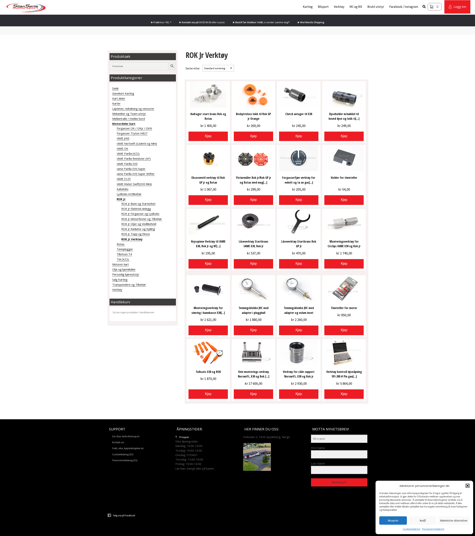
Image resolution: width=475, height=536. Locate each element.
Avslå (423, 520)
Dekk (115, 88)
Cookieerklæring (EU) (122, 454)
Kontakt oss (118, 442)
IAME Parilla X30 (127, 164)
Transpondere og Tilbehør (129, 284)
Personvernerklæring (433, 529)
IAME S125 (124, 179)
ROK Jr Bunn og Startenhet (138, 203)
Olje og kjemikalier (124, 269)
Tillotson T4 (124, 254)
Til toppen (184, 437)
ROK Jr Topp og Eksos (135, 234)
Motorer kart (120, 264)
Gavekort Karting (123, 93)
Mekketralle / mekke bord (128, 118)
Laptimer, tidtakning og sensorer (133, 108)
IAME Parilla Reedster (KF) (134, 158)
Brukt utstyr (375, 7)
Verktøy (339, 7)
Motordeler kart (123, 123)
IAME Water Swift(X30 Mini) (134, 184)
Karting (308, 7)
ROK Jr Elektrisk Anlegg (136, 208)
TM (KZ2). (123, 259)
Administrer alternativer (454, 520)
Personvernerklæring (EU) (124, 460)
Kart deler (118, 98)
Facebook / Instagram (403, 7)
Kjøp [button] (208, 136)
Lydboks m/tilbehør (129, 194)
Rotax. (121, 244)
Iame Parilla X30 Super (131, 169)
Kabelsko (122, 189)
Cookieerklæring (411, 529)
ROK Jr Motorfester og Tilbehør (141, 219)
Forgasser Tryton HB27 (132, 133)
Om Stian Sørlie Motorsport (125, 436)
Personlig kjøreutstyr (125, 274)
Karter (116, 103)
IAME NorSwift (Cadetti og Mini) (137, 143)
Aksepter (393, 520)
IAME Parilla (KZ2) (128, 153)
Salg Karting (119, 279)
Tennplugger (125, 249)
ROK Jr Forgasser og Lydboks (140, 213)
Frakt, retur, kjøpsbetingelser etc (128, 448)
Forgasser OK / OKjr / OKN (134, 128)
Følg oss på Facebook (124, 515)
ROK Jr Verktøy (131, 239)
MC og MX (356, 7)
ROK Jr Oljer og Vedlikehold (138, 224)
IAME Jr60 (123, 138)
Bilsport (323, 7)
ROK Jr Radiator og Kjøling (138, 229)
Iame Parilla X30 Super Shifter (136, 174)
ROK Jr (121, 199)
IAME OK (122, 148)
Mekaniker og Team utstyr (129, 113)
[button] (467, 486)
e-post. (221, 22)
